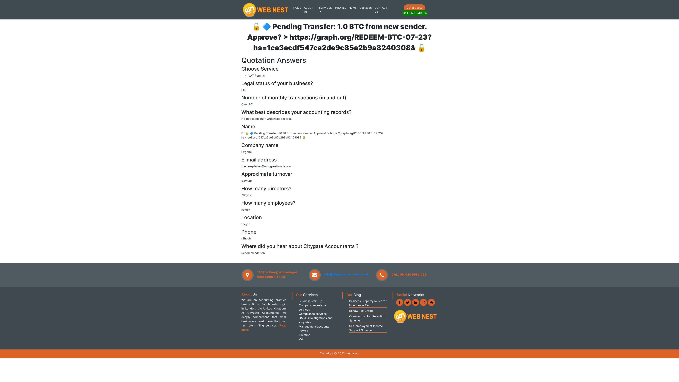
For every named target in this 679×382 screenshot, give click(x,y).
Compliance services (313, 314)
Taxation (304, 335)
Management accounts (314, 326)
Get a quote (414, 7)
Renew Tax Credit (361, 310)
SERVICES (325, 7)
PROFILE (340, 7)
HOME (297, 7)
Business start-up (310, 301)
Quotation (365, 7)
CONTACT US (381, 9)
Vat (301, 339)
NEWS (353, 7)
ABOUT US (308, 9)
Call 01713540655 (415, 13)
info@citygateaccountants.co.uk (346, 274)
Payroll (303, 330)
